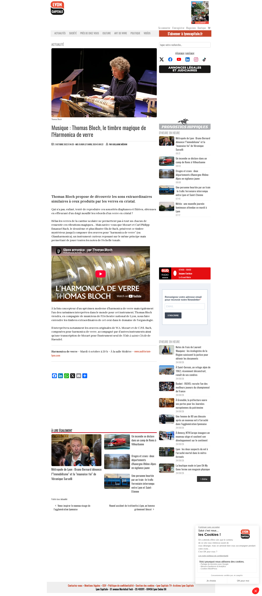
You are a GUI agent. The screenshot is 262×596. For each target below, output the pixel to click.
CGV (104, 585)
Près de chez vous (89, 33)
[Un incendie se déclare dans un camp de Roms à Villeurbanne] (117, 448)
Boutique (202, 28)
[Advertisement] (104, 171)
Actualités (60, 33)
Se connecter (164, 28)
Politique (135, 33)
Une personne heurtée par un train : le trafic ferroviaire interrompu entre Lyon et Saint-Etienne (142, 483)
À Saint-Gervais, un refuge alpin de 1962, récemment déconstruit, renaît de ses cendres (193, 371)
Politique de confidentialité (121, 585)
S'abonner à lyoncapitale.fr (185, 33)
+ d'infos (203, 478)
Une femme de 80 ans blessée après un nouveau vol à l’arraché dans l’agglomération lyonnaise (192, 420)
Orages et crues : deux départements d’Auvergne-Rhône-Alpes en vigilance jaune (143, 462)
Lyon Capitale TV (163, 585)
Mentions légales (92, 585)
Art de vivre (120, 33)
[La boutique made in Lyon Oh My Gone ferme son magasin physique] (166, 469)
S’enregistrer (178, 28)
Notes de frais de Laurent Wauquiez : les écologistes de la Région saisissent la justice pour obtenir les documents (192, 352)
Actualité (64, 499)
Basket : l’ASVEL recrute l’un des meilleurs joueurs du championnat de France (193, 387)
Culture (106, 33)
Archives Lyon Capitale (183, 585)
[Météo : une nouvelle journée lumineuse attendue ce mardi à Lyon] (166, 207)
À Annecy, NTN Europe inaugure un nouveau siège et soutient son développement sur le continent (193, 436)
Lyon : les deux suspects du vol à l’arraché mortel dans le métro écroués (192, 453)
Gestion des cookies (145, 585)
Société (73, 33)
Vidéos (147, 33)
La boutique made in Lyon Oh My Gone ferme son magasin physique (193, 467)
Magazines (191, 28)
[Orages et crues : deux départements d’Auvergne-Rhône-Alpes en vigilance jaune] (117, 468)
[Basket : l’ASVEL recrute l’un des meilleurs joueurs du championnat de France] (166, 387)
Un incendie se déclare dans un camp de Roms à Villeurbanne (143, 440)
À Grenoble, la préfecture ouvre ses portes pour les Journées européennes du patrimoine (191, 403)
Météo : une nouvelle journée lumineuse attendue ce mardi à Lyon (191, 207)
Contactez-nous (75, 585)
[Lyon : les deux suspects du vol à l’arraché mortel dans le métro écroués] (166, 452)
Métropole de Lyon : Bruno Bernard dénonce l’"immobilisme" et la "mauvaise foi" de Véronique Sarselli (76, 474)
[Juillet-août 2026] (200, 12)
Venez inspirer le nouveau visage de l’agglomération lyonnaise (72, 507)
